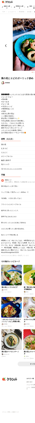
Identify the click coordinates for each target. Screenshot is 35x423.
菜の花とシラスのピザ (10, 287)
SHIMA (7, 82)
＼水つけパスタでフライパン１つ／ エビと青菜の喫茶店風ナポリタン (11, 320)
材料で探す (30, 382)
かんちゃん (6, 354)
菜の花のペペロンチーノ (10, 352)
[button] (32, 72)
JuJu (27, 356)
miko (27, 292)
